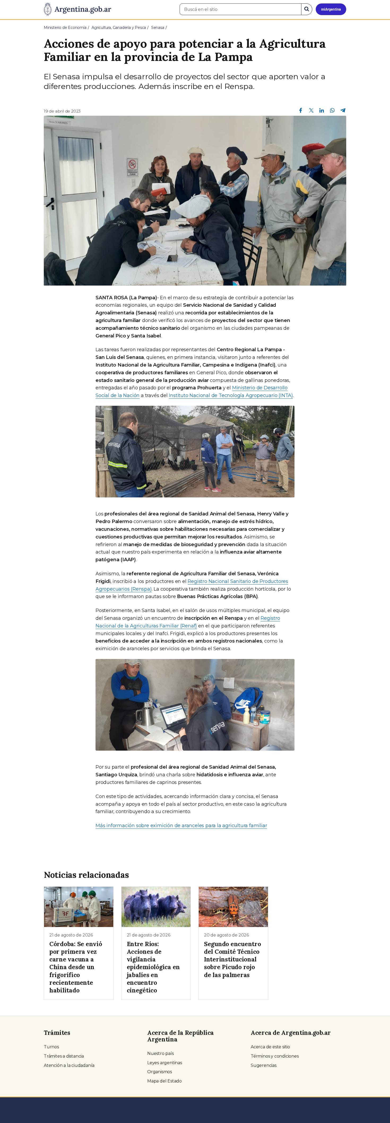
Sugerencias (263, 1065)
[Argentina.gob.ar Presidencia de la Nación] (77, 9)
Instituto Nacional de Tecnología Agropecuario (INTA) (231, 395)
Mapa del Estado (164, 1081)
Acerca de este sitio (270, 1046)
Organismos (159, 1071)
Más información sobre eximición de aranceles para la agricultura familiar (181, 825)
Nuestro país (160, 1053)
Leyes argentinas (164, 1062)
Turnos (51, 1046)
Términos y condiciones (275, 1056)
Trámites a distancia (64, 1056)
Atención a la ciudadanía (69, 1065)
